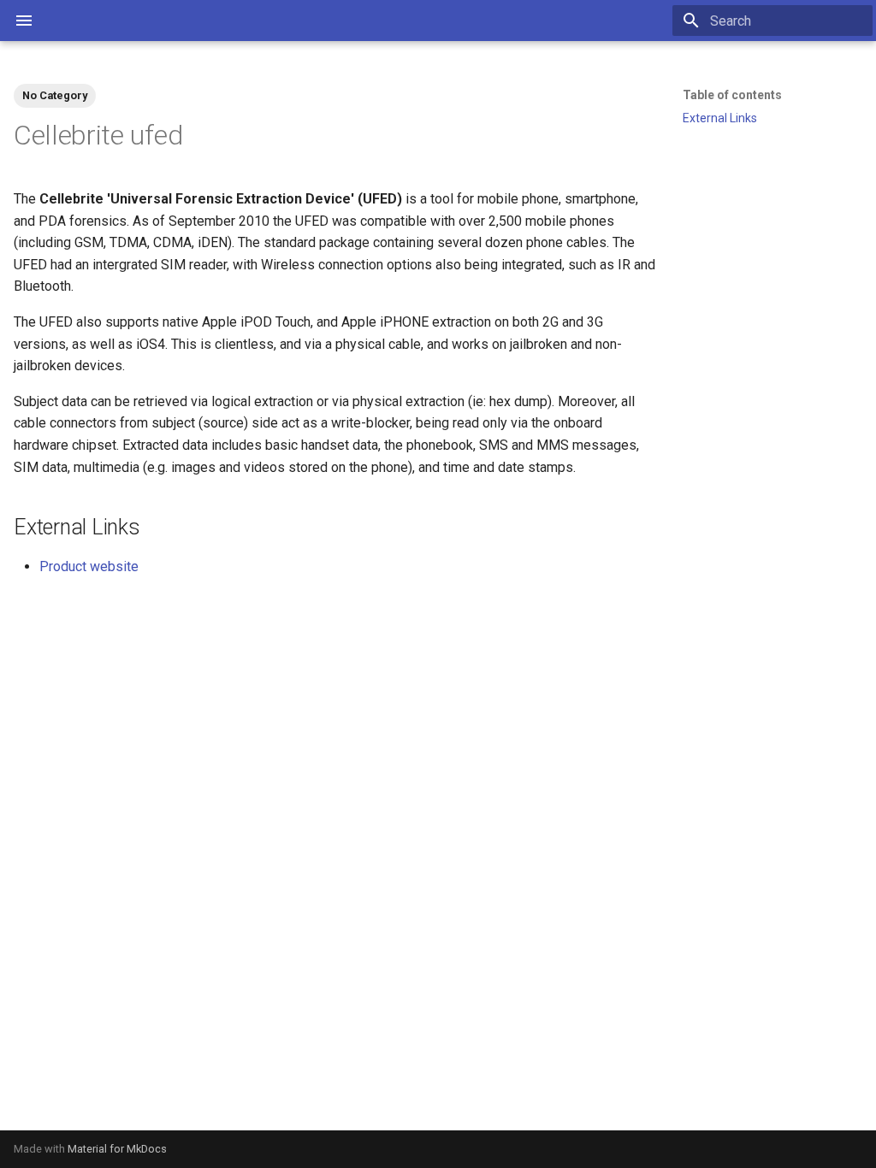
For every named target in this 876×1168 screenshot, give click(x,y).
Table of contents (732, 95)
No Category (54, 95)
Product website (89, 566)
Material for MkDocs (117, 1148)
